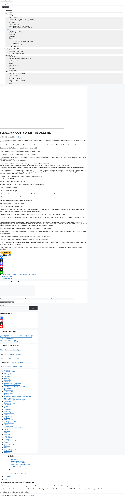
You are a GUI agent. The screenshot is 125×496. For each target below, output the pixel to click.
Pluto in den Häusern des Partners (19, 26)
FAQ (5, 479)
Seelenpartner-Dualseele (16, 82)
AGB (10, 12)
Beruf (10, 83)
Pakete (6, 424)
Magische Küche (8, 416)
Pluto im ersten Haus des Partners (22, 28)
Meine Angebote (14, 75)
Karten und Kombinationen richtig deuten (21, 33)
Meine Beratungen (10, 72)
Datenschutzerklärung (17, 461)
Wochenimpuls (8, 451)
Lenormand (12, 34)
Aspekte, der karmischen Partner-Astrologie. (22, 19)
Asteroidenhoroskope (15, 78)
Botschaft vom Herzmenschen (12, 383)
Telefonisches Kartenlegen (12, 350)
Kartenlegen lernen (9, 403)
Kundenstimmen (8, 476)
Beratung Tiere (8, 378)
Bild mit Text (7, 380)
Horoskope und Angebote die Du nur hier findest (23, 77)
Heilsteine (16, 60)
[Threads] (43, 260)
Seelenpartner (8, 436)
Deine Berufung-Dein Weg (17, 80)
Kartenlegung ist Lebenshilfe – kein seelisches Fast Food (16, 335)
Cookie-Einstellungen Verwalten (20, 464)
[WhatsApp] (43, 272)
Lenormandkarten (18, 45)
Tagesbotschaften (9, 444)
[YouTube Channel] (19, 326)
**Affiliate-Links (16, 466)
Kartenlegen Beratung (6, 4)
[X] (43, 269)
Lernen (11, 38)
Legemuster (16, 46)
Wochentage (12, 70)
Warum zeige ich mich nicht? (14, 366)
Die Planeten (13, 17)
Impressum (14, 459)
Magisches (8, 55)
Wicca (5, 447)
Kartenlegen (9, 29)
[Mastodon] (43, 263)
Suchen (2, 305)
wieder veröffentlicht (10, 449)
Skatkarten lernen (14, 50)
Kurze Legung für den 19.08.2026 (10, 342)
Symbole (11, 68)
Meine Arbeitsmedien (10, 421)
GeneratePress (29, 495)
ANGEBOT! (7, 373)
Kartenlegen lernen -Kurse (13, 48)
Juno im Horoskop (9, 398)
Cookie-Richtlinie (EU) (18, 463)
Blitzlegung (7, 381)
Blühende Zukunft (6, 278)
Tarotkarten (16, 40)
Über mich (8, 14)
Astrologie (8, 16)
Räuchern (12, 56)
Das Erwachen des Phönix (16, 53)
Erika (1, 350)
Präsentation (12, 36)
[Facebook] (43, 257)
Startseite (8, 10)
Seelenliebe (7, 434)
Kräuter (11, 63)
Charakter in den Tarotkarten (24, 41)
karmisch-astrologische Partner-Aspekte (15, 399)
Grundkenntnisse (14, 24)
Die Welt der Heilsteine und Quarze (19, 58)
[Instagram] (19, 320)
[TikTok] (19, 323)
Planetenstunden (8, 426)
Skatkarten (16, 43)
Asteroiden (12, 22)
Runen (11, 67)
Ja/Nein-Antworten (7, 276)
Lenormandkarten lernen (16, 51)
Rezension (7, 431)
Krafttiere (6, 406)
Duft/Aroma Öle (14, 65)
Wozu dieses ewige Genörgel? (8, 340)
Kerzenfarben (13, 62)
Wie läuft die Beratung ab (18, 473)
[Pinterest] (43, 266)
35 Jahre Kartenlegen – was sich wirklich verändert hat (16, 337)
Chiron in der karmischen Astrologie (14, 386)
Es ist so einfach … (9, 391)
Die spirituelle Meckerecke (17, 73)
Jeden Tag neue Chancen (7, 338)
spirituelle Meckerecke (10, 441)
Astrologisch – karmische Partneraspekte (24, 21)
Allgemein (7, 370)
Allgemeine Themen (15, 31)
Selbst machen (8, 437)
